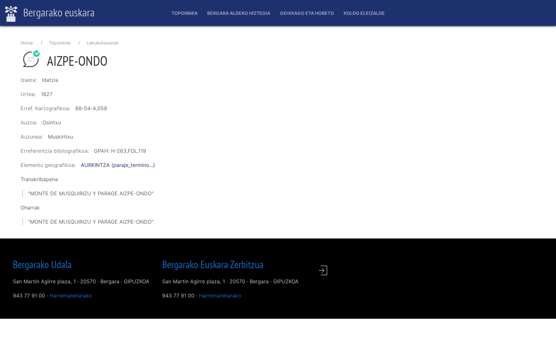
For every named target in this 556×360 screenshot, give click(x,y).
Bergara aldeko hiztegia (238, 13)
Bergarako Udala (42, 264)
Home (27, 42)
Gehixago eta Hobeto (307, 13)
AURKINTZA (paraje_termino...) (118, 165)
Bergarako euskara (58, 12)
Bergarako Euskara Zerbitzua (213, 264)
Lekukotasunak (103, 42)
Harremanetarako (71, 295)
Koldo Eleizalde (364, 13)
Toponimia (184, 13)
